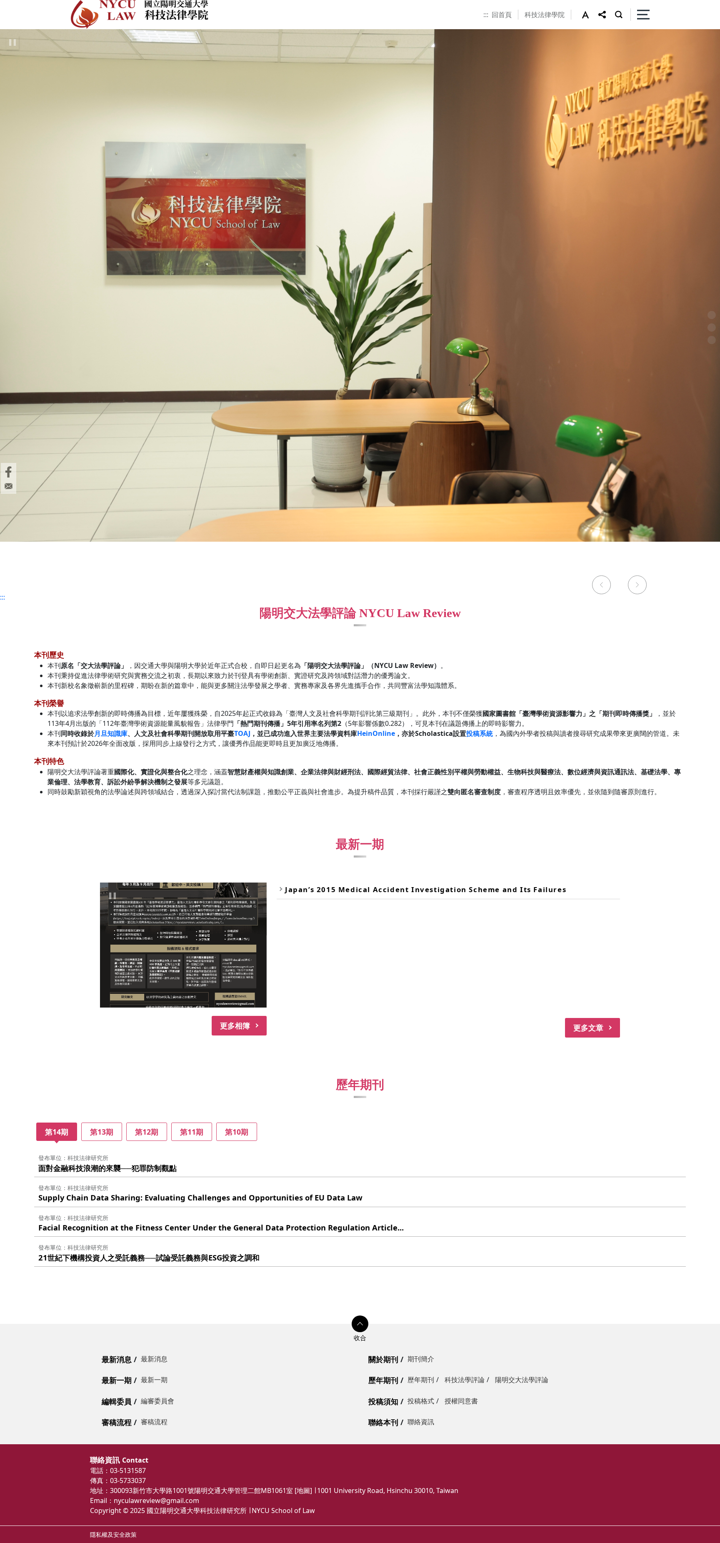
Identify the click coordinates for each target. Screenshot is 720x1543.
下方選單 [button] (360, 1323)
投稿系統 (479, 733)
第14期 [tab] (56, 1132)
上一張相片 (601, 585)
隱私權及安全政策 (113, 1534)
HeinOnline (376, 733)
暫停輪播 (12, 42)
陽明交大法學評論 (521, 1379)
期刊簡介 (421, 1358)
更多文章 (588, 1028)
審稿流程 (117, 1422)
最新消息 (117, 1359)
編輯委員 (117, 1401)
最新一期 (117, 1380)
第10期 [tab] (236, 1132)
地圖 (303, 1490)
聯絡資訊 (421, 1421)
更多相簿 (235, 1025)
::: (485, 14)
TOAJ (242, 733)
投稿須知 (383, 1401)
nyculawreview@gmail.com (156, 1500)
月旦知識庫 (111, 733)
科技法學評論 (465, 1379)
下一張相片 (637, 585)
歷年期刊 (383, 1380)
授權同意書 (461, 1400)
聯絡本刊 (383, 1422)
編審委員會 (157, 1400)
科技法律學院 (545, 14)
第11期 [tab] (191, 1132)
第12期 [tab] (146, 1132)
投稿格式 (421, 1400)
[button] (590, 14)
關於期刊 (383, 1359)
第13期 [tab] (101, 1132)
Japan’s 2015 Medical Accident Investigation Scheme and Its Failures (425, 889)
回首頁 (502, 14)
